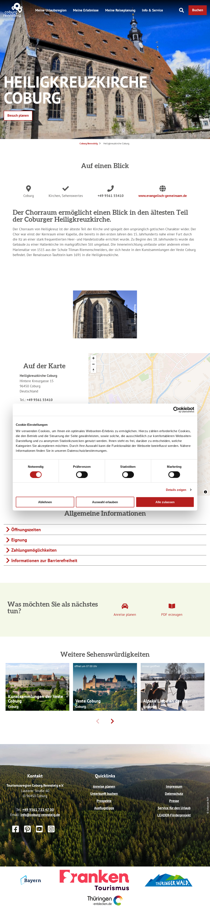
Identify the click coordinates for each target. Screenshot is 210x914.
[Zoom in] (93, 358)
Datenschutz (174, 793)
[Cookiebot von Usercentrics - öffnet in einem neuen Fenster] (176, 410)
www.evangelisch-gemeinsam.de (162, 195)
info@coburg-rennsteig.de (40, 814)
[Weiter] (112, 721)
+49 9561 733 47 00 (38, 809)
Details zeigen (176, 489)
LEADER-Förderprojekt (174, 815)
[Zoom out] (93, 364)
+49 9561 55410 (111, 195)
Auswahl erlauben (105, 502)
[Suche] (181, 10)
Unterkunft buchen (104, 793)
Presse (174, 801)
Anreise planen (104, 786)
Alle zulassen (165, 502)
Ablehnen (45, 502)
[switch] (82, 474)
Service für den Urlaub (174, 808)
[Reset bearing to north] (93, 370)
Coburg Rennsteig (89, 143)
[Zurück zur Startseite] (13, 16)
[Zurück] (97, 721)
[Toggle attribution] (205, 491)
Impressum (174, 786)
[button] (197, 10)
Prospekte (104, 801)
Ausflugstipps (104, 808)
